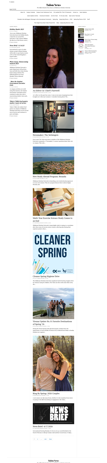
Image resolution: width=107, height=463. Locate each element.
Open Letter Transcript (74, 15)
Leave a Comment (14, 42)
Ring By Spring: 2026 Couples (46, 393)
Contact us (75, 12)
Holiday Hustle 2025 (17, 29)
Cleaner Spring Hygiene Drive (46, 276)
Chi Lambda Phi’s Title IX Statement (62, 12)
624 (45, 439)
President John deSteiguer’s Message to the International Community (34, 19)
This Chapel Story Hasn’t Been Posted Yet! (44, 22)
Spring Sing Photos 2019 (80, 19)
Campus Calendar (30, 12)
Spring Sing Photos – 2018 (65, 19)
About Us (23, 12)
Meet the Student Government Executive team (17, 83)
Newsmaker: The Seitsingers (45, 135)
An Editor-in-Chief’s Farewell (46, 90)
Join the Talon (54, 15)
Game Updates (83, 12)
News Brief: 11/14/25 (17, 45)
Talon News (53, 5)
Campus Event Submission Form (44, 12)
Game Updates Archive (32, 15)
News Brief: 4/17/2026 (43, 426)
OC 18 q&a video (63, 15)
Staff (88, 19)
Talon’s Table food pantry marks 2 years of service (19, 102)
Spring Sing (55, 19)
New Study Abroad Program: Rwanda (49, 176)
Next (50, 439)
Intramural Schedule (44, 15)
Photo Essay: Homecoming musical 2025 (19, 62)
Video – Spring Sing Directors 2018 (64, 22)
